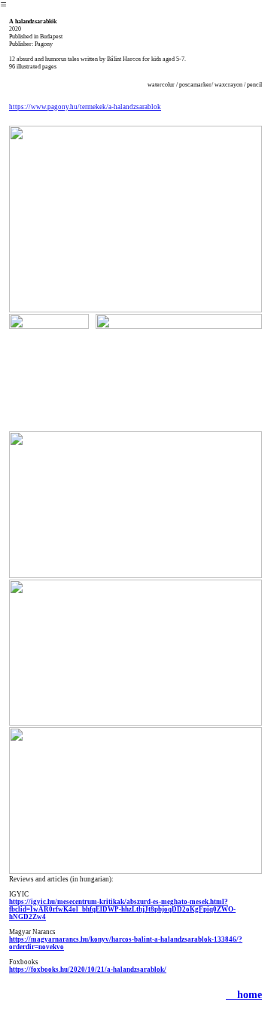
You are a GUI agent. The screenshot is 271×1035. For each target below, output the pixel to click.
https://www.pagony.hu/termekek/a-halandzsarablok (85, 107)
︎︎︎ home (244, 994)
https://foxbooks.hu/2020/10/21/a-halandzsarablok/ (87, 969)
